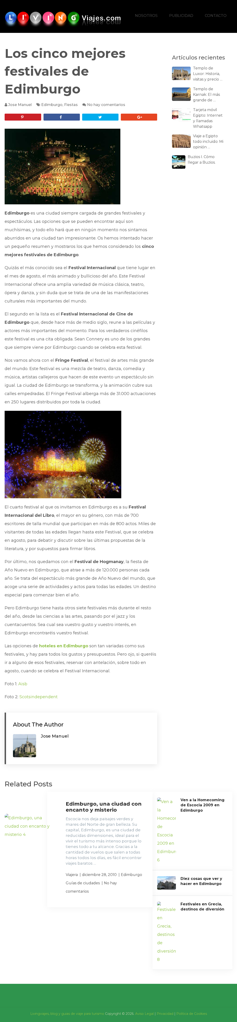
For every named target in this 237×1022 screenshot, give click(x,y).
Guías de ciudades (83, 883)
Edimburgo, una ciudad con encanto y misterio (104, 807)
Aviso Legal (144, 1014)
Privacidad (165, 1014)
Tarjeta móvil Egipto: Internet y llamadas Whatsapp (208, 118)
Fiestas (71, 105)
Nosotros (146, 15)
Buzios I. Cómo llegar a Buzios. (201, 160)
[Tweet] (100, 117)
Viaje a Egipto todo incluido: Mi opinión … (208, 141)
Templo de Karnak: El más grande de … (206, 94)
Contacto (216, 15)
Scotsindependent (38, 696)
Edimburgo (51, 105)
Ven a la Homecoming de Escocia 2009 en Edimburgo (203, 805)
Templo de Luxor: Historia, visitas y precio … (207, 73)
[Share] (62, 117)
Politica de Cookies (191, 1014)
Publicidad (181, 15)
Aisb (22, 683)
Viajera (72, 874)
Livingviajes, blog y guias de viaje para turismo (67, 1014)
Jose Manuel (20, 105)
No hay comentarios (106, 105)
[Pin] (23, 117)
